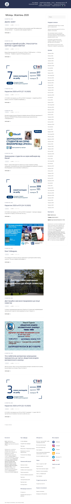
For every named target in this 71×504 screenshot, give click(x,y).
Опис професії (39, 449)
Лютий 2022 (50, 163)
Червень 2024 (51, 117)
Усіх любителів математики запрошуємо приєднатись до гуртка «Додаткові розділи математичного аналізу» (22, 358)
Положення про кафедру (26, 454)
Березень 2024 (51, 124)
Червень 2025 (51, 87)
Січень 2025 (50, 99)
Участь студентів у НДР (41, 463)
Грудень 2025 (50, 73)
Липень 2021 (50, 170)
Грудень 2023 (50, 131)
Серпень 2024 (51, 112)
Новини (7, 94)
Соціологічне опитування (44, 5)
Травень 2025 (51, 90)
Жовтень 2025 (51, 77)
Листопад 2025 (51, 75)
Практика (23, 477)
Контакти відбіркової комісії (42, 456)
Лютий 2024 (50, 126)
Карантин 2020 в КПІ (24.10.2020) (18, 205)
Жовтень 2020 (51, 192)
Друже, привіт (10, 22)
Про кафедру (35, 2)
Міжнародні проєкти (60, 2)
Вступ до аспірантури (40, 447)
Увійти (53, 467)
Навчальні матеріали (25, 467)
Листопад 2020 (51, 190)
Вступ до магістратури (41, 445)
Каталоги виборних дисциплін (27, 474)
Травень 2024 (51, 119)
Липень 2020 (50, 200)
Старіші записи (8, 424)
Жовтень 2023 (51, 136)
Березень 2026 (51, 65)
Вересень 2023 (51, 139)
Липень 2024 (50, 114)
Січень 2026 (50, 70)
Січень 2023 (50, 158)
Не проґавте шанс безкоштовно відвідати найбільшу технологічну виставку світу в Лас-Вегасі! (55, 41)
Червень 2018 (51, 207)
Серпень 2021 (51, 168)
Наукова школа (39, 466)
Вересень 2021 (51, 166)
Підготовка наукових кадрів (42, 468)
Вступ (53, 2)
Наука (40, 4)
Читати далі (8, 32)
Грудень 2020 (50, 188)
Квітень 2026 (50, 63)
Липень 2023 (50, 144)
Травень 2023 (51, 148)
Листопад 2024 (51, 104)
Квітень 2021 (50, 178)
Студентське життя (56, 5)
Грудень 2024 (50, 102)
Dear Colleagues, (11, 251)
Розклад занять (24, 484)
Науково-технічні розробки (42, 471)
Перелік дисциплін (24, 472)
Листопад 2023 (51, 134)
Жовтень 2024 (51, 107)
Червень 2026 (51, 58)
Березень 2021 (51, 180)
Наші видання (39, 476)
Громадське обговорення (59, 4)
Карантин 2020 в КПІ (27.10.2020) (18, 91)
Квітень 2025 (50, 92)
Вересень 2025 (51, 80)
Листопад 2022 (51, 161)
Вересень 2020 (51, 195)
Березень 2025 (51, 95)
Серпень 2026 (51, 53)
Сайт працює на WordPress (10, 502)
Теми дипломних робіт (25, 479)
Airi (18, 502)
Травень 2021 (51, 175)
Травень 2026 (51, 60)
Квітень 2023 (50, 151)
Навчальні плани (24, 465)
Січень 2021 (50, 185)
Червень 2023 (51, 146)
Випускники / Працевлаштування (28, 448)
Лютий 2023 (50, 156)
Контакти (23, 457)
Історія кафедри (24, 441)
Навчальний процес (33, 4)
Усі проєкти (23, 492)
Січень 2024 (50, 129)
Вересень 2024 (51, 109)
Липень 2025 (50, 85)
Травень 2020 (51, 205)
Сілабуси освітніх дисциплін (26, 469)
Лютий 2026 (50, 68)
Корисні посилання (47, 4)
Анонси (7, 161)
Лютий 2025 (50, 97)
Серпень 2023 (51, 141)
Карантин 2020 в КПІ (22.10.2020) (18, 406)
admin (12, 94)
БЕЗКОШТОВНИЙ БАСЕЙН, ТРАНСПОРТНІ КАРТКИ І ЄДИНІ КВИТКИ (21, 45)
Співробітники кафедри (44, 2)
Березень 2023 (51, 153)
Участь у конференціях (41, 473)
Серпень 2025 (51, 82)
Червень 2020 (51, 202)
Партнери (23, 446)
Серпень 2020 (51, 197)
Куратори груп (24, 482)
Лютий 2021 (50, 183)
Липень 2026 (50, 55)
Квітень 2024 (50, 121)
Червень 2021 (51, 173)
